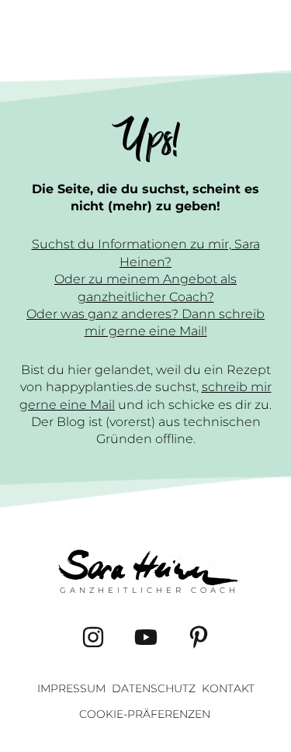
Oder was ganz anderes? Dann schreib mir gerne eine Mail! (145, 322)
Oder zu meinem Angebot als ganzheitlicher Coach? (145, 287)
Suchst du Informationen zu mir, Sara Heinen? (146, 253)
